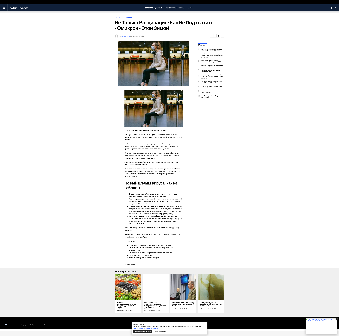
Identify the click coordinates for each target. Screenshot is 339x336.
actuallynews (125, 36)
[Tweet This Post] (215, 35)
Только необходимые (160, 331)
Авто (190, 8)
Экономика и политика (175, 8)
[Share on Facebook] (211, 35)
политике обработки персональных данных (145, 328)
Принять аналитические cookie (143, 331)
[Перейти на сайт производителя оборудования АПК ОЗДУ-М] (321, 326)
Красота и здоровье (153, 8)
